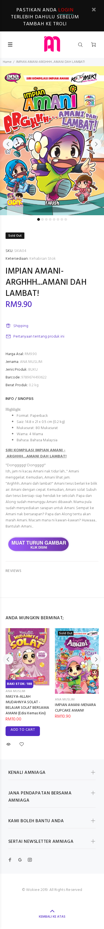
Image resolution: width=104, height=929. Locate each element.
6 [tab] (58, 219)
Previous (8, 144)
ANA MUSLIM (31, 362)
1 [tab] (38, 219)
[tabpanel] (52, 140)
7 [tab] (61, 219)
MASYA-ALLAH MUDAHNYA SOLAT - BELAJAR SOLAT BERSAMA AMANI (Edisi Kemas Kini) (27, 705)
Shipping (20, 326)
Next (96, 144)
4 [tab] (50, 219)
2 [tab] (42, 219)
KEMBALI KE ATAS (52, 917)
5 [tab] (54, 219)
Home (7, 62)
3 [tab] (46, 219)
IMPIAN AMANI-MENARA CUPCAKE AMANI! (75, 708)
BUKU (33, 369)
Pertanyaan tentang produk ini (38, 336)
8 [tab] (65, 219)
